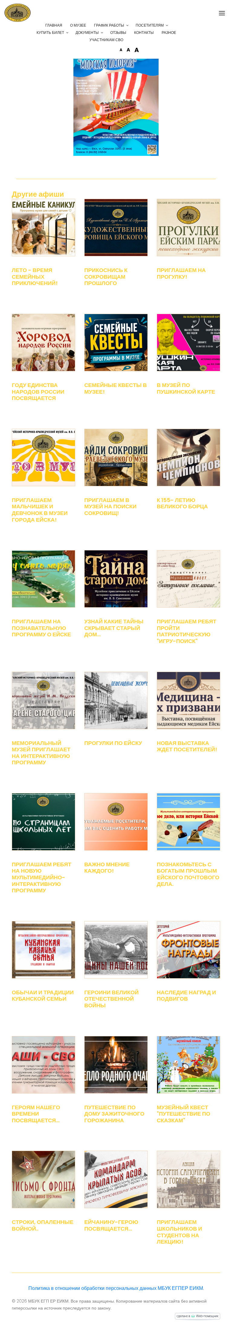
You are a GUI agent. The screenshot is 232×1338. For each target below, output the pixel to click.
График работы (109, 25)
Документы (87, 32)
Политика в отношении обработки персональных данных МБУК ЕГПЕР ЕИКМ (115, 1288)
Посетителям (150, 25)
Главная (53, 25)
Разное (169, 32)
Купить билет (50, 32)
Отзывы (118, 32)
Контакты (144, 32)
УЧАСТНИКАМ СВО (106, 39)
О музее (78, 25)
